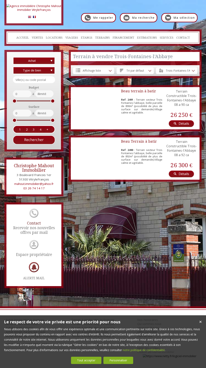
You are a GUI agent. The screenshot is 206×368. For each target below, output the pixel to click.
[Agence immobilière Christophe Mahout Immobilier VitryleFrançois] (33, 10)
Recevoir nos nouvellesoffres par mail (34, 228)
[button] (19, 129)
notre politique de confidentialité (144, 350)
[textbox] (34, 79)
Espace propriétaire (34, 254)
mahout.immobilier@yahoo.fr (34, 184)
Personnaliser (118, 360)
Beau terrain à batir (138, 91)
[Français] (34, 17)
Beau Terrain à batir (139, 141)
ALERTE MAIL (34, 278)
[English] (30, 17)
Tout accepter (86, 360)
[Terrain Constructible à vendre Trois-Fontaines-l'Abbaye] (95, 108)
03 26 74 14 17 (34, 188)
